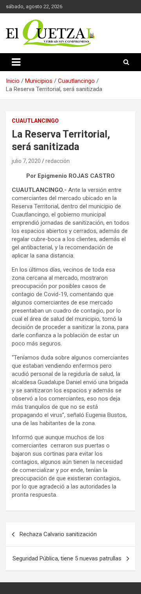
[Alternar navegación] (16, 62)
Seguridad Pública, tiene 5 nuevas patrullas (67, 558)
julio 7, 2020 (26, 161)
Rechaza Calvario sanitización (58, 534)
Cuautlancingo (35, 121)
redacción (57, 161)
